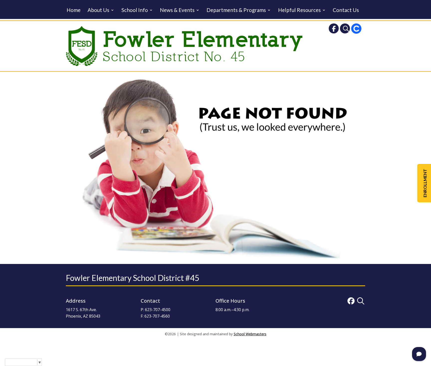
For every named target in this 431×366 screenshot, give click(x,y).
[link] (334, 29)
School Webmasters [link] (250, 334)
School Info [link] (134, 10)
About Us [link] (98, 10)
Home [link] (74, 10)
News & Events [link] (177, 10)
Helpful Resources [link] (299, 10)
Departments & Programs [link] (236, 10)
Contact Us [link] (346, 10)
